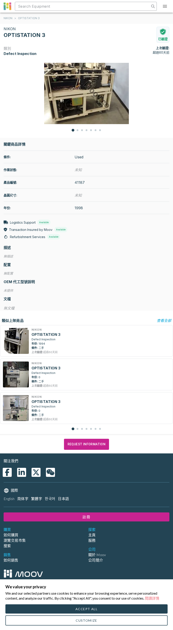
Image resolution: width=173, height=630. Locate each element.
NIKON (8, 18)
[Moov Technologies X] (36, 472)
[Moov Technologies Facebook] (7, 472)
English (9, 498)
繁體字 (36, 498)
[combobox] (82, 6)
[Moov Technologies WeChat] (50, 472)
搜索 (7, 546)
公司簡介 (95, 560)
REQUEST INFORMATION (87, 444)
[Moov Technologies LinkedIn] (21, 472)
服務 (92, 540)
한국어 (50, 498)
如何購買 (11, 535)
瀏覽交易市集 (15, 540)
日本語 (63, 498)
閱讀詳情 (152, 598)
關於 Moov (97, 555)
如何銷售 (11, 560)
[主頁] (23, 573)
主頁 (92, 535)
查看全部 (164, 320)
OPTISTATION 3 (29, 18)
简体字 (22, 498)
